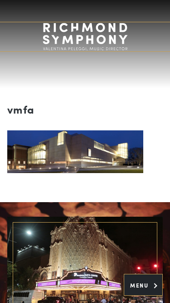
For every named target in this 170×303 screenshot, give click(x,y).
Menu (140, 285)
